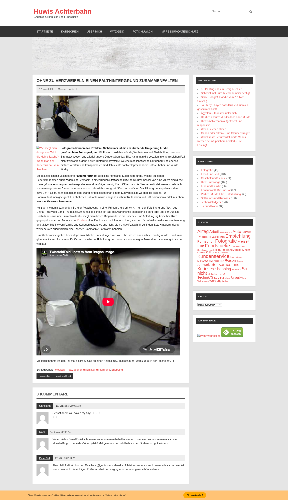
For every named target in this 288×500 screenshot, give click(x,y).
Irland (229, 249)
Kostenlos (201, 253)
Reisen (230, 260)
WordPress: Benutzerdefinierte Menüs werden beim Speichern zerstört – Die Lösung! (221, 141)
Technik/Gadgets (211, 202)
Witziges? (117, 31)
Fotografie (60, 369)
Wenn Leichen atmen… (215, 129)
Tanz (221, 273)
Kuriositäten (236, 257)
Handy (212, 250)
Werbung (215, 280)
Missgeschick (205, 260)
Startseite (44, 31)
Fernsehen (205, 241)
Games (243, 247)
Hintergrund (103, 369)
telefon (227, 278)
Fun (200, 246)
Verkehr (244, 278)
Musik (216, 261)
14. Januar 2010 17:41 (61, 432)
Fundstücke (217, 245)
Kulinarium (212, 252)
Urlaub (236, 277)
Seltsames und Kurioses (215, 198)
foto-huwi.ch (143, 31)
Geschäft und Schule (213, 178)
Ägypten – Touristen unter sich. (219, 113)
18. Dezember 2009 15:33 (68, 406)
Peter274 (44, 458)
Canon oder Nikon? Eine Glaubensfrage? (225, 133)
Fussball (235, 246)
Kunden (224, 252)
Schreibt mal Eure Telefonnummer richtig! (225, 93)
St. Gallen (212, 274)
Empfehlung (238, 236)
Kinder (246, 249)
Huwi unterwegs (210, 182)
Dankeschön (218, 236)
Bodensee (206, 237)
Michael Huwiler (66, 89)
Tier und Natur (209, 206)
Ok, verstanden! (195, 495)
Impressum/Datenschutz (179, 31)
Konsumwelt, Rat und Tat (215, 190)
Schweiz (204, 265)
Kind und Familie (211, 186)
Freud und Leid (63, 376)
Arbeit (214, 232)
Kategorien (70, 31)
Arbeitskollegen (226, 232)
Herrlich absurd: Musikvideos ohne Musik (225, 117)
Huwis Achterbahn (63, 11)
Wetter (225, 281)
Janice (237, 249)
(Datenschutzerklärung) (115, 495)
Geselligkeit (202, 250)
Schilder (239, 261)
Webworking (203, 281)
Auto (236, 231)
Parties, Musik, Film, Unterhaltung (221, 194)
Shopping (117, 369)
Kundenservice (213, 256)
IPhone (220, 249)
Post (222, 261)
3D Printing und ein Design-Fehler (221, 89)
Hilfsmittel (89, 369)
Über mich (94, 31)
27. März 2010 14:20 (65, 458)
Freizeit (243, 241)
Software (236, 269)
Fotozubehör (74, 369)
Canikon (82, 220)
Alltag (203, 231)
